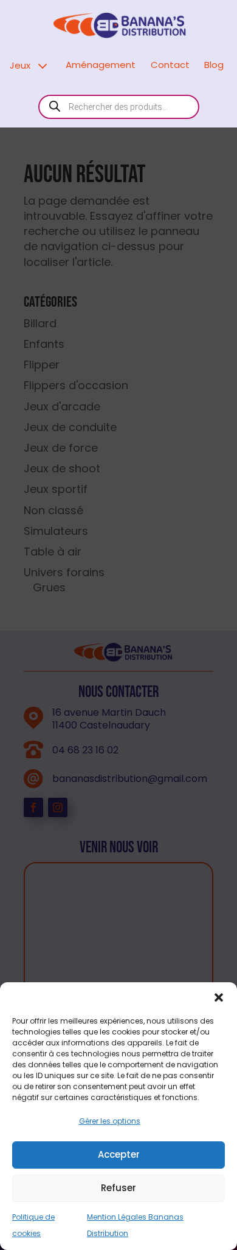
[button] (219, 997)
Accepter (119, 1154)
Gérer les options (109, 1121)
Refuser (118, 1187)
